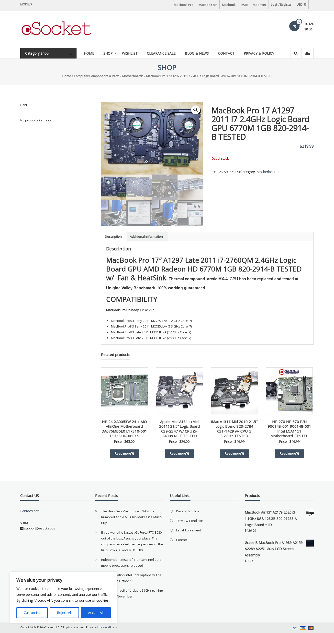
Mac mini (259, 4)
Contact (226, 53)
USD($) (301, 4)
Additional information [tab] (146, 236)
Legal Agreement (188, 530)
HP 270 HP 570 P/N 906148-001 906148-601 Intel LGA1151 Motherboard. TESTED (289, 428)
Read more (123, 453)
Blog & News (197, 53)
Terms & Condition (189, 520)
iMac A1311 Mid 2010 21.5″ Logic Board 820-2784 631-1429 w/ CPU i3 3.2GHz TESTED (234, 428)
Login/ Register (281, 4)
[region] (63, 597)
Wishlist (130, 53)
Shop (108, 53)
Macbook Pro (183, 4)
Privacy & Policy (259, 53)
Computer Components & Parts (97, 76)
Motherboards (133, 76)
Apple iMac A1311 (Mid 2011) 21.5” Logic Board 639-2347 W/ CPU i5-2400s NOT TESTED (179, 428)
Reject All (64, 612)
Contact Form (30, 511)
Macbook (229, 4)
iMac (244, 4)
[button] (195, 110)
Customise (32, 612)
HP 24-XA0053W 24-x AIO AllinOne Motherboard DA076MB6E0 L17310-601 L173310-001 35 (124, 428)
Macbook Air (208, 4)
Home (89, 53)
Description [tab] (113, 236)
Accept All (95, 612)
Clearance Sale (161, 53)
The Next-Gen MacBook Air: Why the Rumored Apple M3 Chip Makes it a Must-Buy (131, 517)
